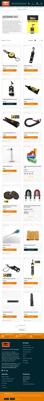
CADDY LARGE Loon (28, 278)
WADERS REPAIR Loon (28, 99)
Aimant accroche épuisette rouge (31, 132)
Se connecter (4, 387)
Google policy (13, 397)
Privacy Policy (8, 397)
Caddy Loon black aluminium (9, 278)
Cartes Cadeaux (24, 9)
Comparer (30, 40)
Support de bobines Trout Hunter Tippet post (32, 167)
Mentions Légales (5, 376)
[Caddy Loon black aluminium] (11, 268)
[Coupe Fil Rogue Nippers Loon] (11, 122)
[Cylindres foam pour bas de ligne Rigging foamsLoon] (11, 195)
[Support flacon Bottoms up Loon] (11, 89)
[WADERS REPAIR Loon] (32, 89)
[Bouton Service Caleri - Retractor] (32, 301)
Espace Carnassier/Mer (27, 358)
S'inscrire (3, 385)
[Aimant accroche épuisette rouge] (32, 122)
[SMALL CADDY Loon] (32, 55)
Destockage (25, 360)
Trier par (3, 40)
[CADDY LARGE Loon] (32, 268)
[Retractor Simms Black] (11, 301)
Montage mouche (26, 345)
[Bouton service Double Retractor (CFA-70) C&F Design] (32, 195)
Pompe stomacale (6, 245)
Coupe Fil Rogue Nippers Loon (9, 132)
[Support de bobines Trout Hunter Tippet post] (32, 156)
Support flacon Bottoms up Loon (10, 99)
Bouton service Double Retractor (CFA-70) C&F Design (32, 206)
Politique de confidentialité (7, 381)
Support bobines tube (7, 166)
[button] (41, 3)
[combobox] (19, 3)
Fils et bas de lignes (27, 351)
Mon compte (4, 383)
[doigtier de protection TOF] (32, 234)
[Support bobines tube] (11, 156)
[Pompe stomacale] (11, 234)
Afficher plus (22, 329)
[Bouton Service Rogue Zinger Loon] (11, 55)
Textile (24, 356)
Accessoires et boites (27, 349)
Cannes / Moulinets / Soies (28, 347)
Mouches (25, 354)
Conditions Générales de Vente (8, 378)
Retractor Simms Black (8, 312)
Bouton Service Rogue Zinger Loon (10, 65)
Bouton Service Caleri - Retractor (31, 312)
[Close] (42, 392)
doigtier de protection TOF (29, 245)
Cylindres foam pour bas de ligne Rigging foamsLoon (10, 206)
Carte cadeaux (26, 362)
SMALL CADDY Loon (28, 65)
